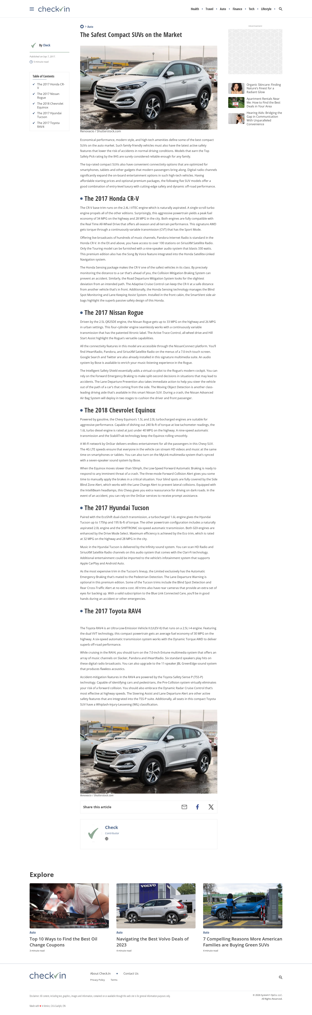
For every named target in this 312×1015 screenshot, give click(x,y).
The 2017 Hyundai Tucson (49, 115)
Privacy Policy (97, 979)
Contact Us (131, 973)
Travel (209, 9)
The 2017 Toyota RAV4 (48, 125)
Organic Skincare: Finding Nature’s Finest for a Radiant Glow (264, 88)
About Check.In (100, 973)
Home (82, 26)
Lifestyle (266, 9)
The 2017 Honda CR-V (51, 86)
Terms (114, 979)
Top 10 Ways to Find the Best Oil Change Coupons (63, 942)
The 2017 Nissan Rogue (48, 96)
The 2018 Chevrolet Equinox (50, 105)
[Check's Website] (106, 838)
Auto (223, 9)
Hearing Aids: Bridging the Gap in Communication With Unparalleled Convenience (264, 118)
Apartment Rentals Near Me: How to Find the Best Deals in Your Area (263, 102)
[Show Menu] (32, 9)
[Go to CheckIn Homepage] (50, 9)
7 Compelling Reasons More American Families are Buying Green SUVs (242, 942)
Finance (237, 9)
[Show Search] (280, 9)
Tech (251, 9)
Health (195, 9)
